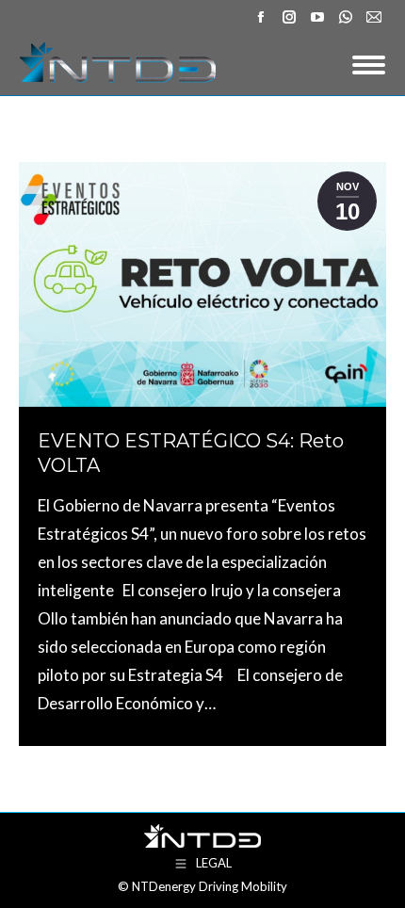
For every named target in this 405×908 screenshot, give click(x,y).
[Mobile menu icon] (368, 65)
